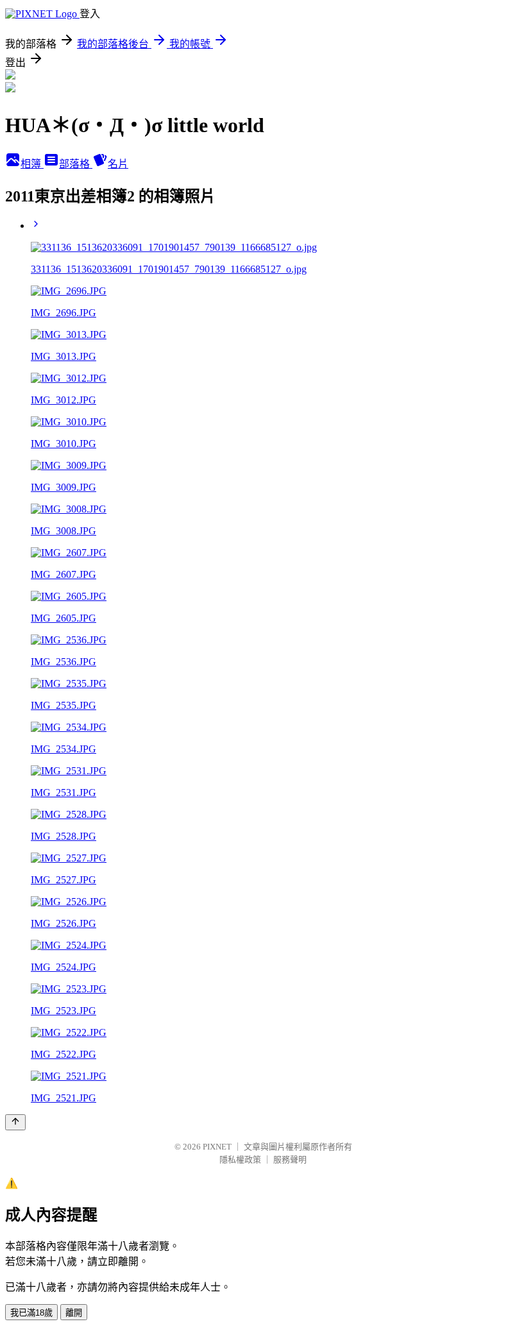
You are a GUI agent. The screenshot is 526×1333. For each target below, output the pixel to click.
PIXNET (217, 1146)
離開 (73, 1313)
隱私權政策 (240, 1159)
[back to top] (15, 1122)
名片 (118, 163)
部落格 (75, 163)
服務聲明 (290, 1159)
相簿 (32, 163)
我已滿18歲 (31, 1313)
